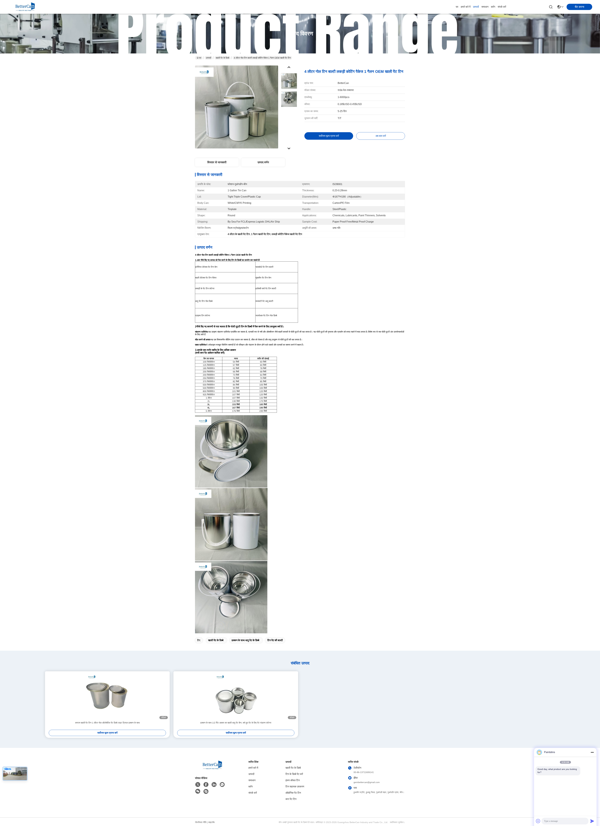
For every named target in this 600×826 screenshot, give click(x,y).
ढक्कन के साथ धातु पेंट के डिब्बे (245, 640)
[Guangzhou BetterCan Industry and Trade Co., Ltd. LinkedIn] (214, 784)
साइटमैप (211, 822)
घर (457, 6)
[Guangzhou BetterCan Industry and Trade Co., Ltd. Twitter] (198, 784)
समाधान (484, 6)
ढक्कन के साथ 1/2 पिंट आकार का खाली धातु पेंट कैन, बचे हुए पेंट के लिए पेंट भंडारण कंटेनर (235, 722)
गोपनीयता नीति (200, 822)
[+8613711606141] (206, 791)
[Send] (592, 821)
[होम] (212, 769)
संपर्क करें (502, 6)
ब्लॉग (493, 6)
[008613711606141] (222, 784)
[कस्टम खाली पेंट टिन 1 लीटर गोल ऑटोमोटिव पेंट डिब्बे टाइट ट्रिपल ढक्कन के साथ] (107, 696)
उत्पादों (476, 6)
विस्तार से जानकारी (216, 162)
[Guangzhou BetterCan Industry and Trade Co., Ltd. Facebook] (206, 784)
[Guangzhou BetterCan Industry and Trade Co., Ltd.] (25, 7)
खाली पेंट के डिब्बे (222, 58)
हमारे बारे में (465, 6)
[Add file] (538, 821)
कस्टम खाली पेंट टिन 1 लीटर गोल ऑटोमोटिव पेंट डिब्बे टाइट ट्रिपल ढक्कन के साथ (107, 722)
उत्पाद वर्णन (263, 162)
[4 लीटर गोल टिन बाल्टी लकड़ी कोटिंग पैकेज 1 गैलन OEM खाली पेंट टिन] (236, 106)
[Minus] (592, 752)
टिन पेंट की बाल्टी (275, 640)
